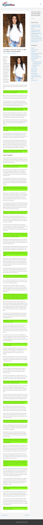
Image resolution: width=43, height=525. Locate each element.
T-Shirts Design (6, 53)
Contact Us (33, 51)
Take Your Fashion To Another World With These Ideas (36, 77)
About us (33, 48)
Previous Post (4, 515)
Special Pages (33, 71)
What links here (34, 80)
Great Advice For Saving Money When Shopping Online (35, 27)
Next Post (27, 515)
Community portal (34, 49)
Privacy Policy (33, 68)
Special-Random (34, 73)
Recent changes (34, 69)
